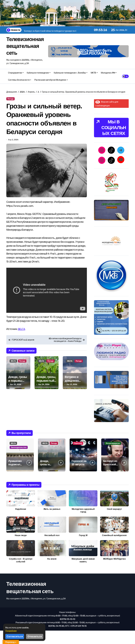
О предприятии (15, 72)
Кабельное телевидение (38, 72)
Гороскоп (78, 443)
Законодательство (18, 447)
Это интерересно (113, 443)
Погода (10, 99)
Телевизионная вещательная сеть (25, 46)
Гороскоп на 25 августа (79, 462)
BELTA (21, 329)
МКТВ (93, 72)
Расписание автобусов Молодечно (50, 79)
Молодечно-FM (108, 72)
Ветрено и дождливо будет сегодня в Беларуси (74, 382)
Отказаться (35, 636)
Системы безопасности (19, 79)
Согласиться (15, 636)
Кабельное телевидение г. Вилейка (70, 72)
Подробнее (11, 630)
